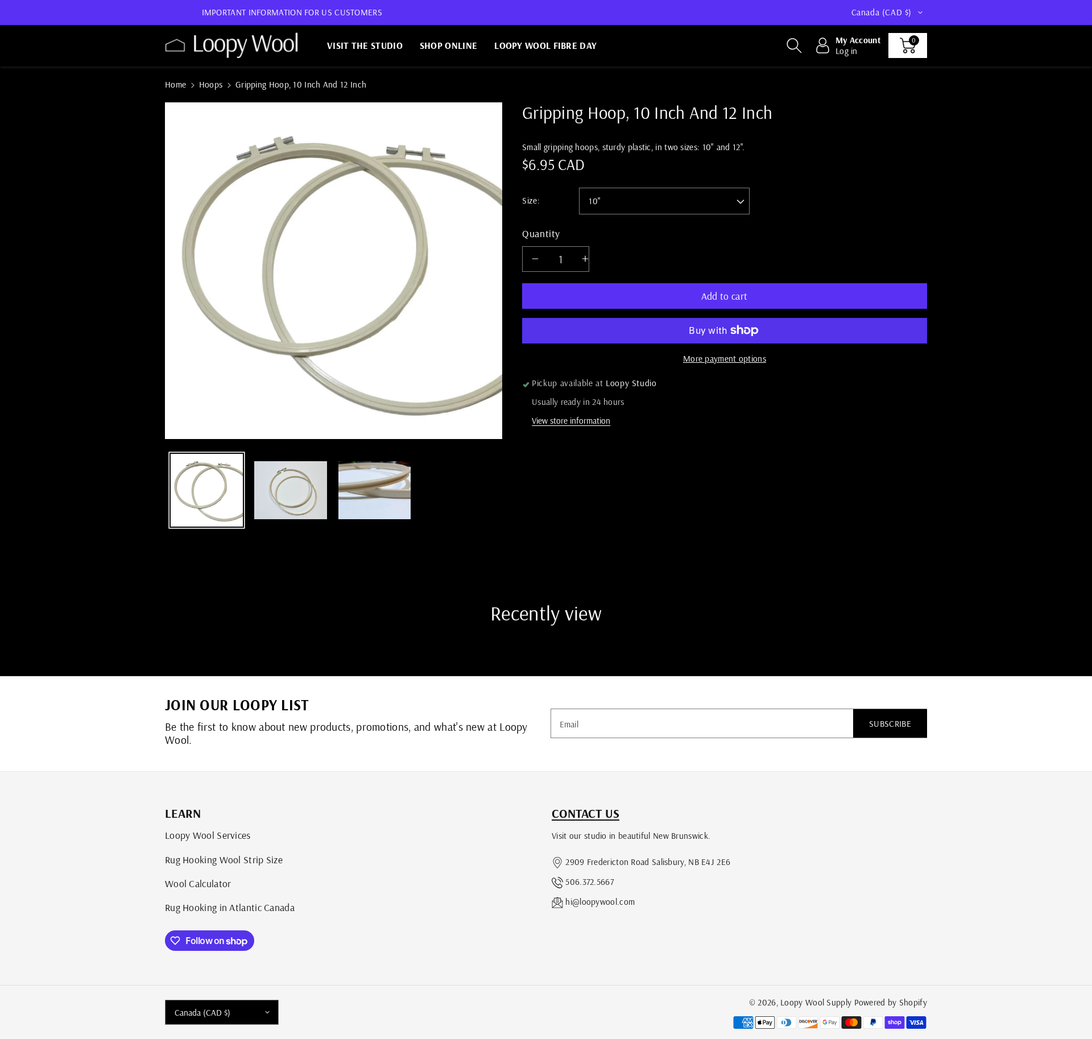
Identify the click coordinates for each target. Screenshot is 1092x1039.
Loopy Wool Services (208, 835)
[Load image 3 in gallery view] (374, 490)
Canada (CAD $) (202, 1012)
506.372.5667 (589, 881)
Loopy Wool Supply (815, 1002)
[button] (793, 45)
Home (175, 84)
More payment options (724, 358)
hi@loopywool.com (600, 901)
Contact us (585, 813)
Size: (531, 200)
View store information (571, 420)
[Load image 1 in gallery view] (206, 490)
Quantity (541, 233)
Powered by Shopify (890, 1002)
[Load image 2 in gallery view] (290, 490)
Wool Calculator (198, 883)
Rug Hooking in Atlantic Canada (230, 907)
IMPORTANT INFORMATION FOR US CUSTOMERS (292, 12)
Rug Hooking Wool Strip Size (224, 859)
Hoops (211, 84)
